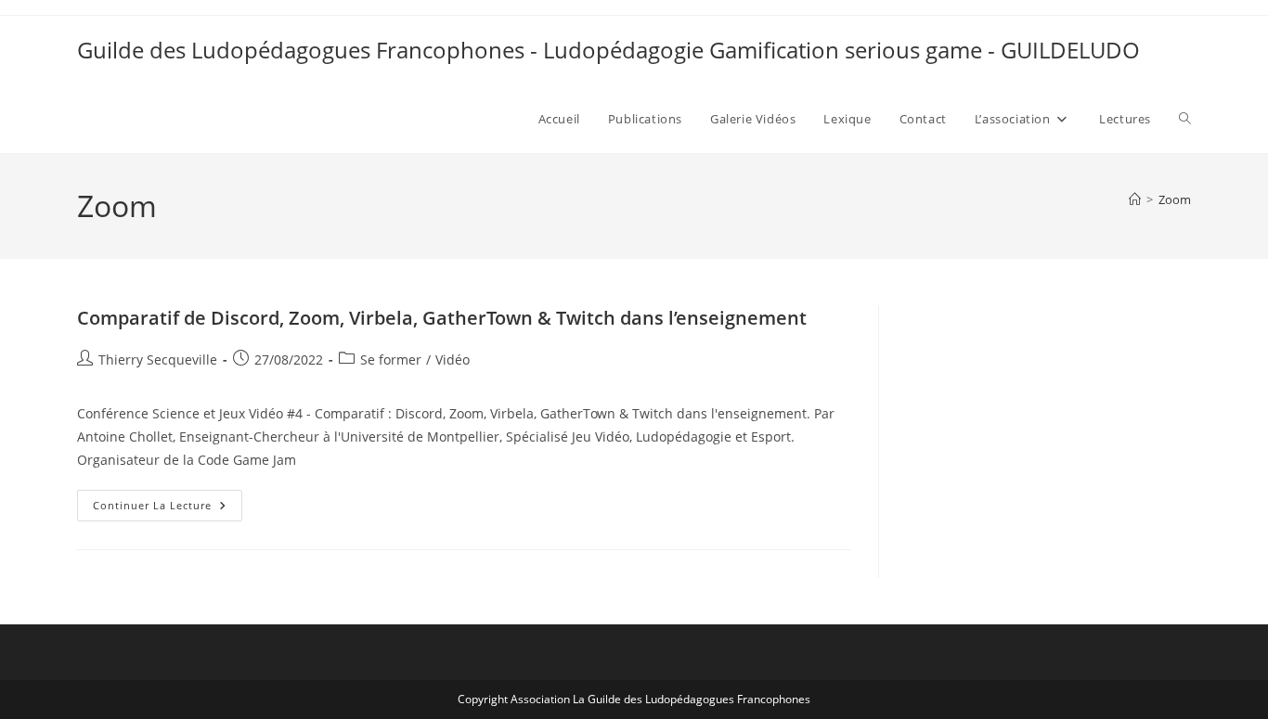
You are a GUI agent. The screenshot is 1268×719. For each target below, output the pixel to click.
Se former (390, 359)
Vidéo (452, 359)
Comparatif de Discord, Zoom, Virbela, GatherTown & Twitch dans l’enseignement (442, 317)
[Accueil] (1135, 199)
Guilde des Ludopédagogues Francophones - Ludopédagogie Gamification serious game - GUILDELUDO (608, 49)
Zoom (1174, 199)
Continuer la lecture (167, 508)
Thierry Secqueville (157, 359)
